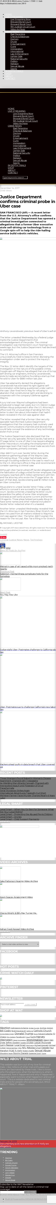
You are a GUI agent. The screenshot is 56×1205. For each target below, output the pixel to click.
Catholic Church (43, 1030)
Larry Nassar (7, 1045)
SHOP (8, 73)
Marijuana (30, 1045)
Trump (43, 1053)
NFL (24, 1048)
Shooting (4, 1053)
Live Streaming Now (20, 19)
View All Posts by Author (13, 550)
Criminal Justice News (11, 540)
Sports (13, 68)
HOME (8, 14)
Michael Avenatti (41, 1045)
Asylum (50, 1028)
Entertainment (18, 44)
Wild (8, 548)
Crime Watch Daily (7, 1034)
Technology (36, 540)
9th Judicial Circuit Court (22, 27)
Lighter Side (16, 56)
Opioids (45, 1047)
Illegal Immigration (19, 1040)
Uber (2, 542)
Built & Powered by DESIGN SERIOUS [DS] (26, 1199)
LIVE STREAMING (14, 17)
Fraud (27, 1037)
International (17, 51)
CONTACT (10, 78)
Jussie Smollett (27, 1043)
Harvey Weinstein (11, 1168)
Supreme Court (35, 1053)
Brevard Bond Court (20, 22)
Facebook (20, 1037)
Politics (13, 61)
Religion (14, 64)
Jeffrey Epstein (13, 1042)
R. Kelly (18, 1051)
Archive (43, 1028)
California (29, 1031)
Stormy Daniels (20, 1053)
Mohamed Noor (12, 1048)
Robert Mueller (28, 1051)
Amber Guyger (34, 1028)
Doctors (14, 39)
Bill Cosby (5, 1030)
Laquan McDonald (42, 1042)
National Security (19, 59)
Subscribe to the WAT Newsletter (17, 1184)
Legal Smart (20, 1045)
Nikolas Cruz (34, 1047)
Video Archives (17, 29)
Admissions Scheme (19, 1028)
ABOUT (9, 76)
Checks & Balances (19, 36)
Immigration (16, 49)
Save (4, 537)
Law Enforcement (19, 54)
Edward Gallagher (45, 1034)
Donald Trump (24, 1033)
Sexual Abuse (17, 66)
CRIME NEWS (12, 32)
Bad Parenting (17, 34)
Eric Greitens (11, 1037)
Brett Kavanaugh (19, 1031)
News (26, 540)
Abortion (5, 1027)
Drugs (13, 41)
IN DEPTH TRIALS (14, 71)
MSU (20, 1048)
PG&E (11, 1051)
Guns (13, 46)
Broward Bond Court (21, 24)
